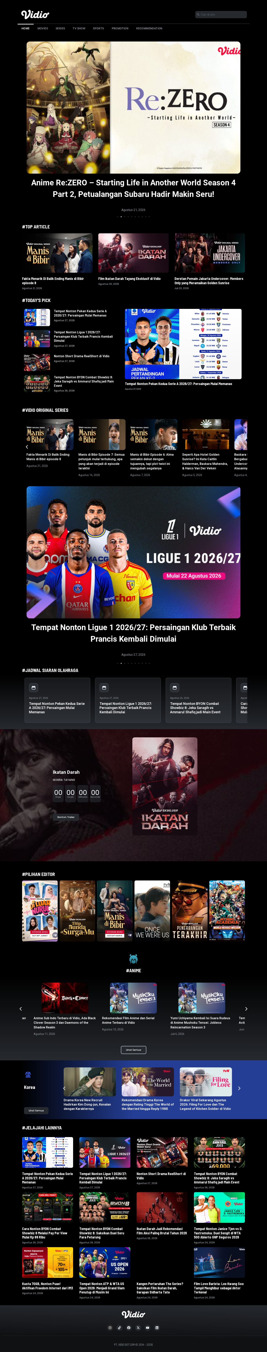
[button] (117, 216)
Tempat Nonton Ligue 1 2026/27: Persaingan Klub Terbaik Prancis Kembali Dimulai (83, 336)
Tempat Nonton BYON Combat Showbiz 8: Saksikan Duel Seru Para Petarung (101, 1233)
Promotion (120, 28)
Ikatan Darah (66, 772)
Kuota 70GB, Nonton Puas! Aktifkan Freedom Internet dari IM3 (47, 1286)
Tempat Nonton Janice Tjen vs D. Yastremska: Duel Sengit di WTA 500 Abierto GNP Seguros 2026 (218, 1233)
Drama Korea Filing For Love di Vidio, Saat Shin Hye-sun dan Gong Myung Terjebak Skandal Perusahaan (89, 1106)
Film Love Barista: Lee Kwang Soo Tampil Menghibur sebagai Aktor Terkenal (219, 1288)
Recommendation (149, 28)
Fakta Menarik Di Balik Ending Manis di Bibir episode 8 (53, 280)
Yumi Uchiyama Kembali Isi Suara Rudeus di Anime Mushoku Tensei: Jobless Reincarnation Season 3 (132, 1022)
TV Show (79, 28)
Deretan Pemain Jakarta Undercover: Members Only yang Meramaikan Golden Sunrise (209, 280)
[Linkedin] (157, 1328)
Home (26, 28)
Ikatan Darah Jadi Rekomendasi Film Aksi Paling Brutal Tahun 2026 (162, 1231)
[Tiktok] (119, 1328)
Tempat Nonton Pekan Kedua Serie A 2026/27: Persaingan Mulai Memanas (80, 313)
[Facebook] (129, 1328)
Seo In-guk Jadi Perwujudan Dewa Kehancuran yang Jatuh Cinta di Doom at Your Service (147, 1104)
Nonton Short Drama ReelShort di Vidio (81, 356)
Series (60, 28)
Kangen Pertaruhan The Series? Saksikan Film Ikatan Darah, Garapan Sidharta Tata (160, 1288)
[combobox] (221, 14)
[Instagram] (110, 1328)
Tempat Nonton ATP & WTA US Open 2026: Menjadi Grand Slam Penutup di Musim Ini (102, 1288)
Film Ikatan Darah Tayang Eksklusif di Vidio (129, 278)
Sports (98, 28)
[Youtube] (147, 1328)
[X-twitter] (138, 1328)
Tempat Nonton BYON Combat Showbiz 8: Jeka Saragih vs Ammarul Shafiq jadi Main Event (84, 381)
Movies (43, 28)
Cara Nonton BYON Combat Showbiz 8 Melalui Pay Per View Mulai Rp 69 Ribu (44, 1233)
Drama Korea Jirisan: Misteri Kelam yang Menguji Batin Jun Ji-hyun (204, 1104)
